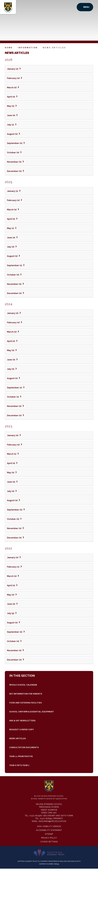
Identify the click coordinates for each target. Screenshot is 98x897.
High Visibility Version (49, 826)
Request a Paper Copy (21, 730)
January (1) (13, 191)
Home (9, 48)
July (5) (11, 613)
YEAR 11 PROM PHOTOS (21, 756)
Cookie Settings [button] (49, 842)
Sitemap (49, 834)
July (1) (11, 124)
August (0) (12, 134)
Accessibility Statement (49, 830)
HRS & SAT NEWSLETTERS (22, 721)
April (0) (11, 97)
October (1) (13, 397)
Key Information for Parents (25, 694)
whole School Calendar (23, 685)
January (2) (13, 69)
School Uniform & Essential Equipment (31, 712)
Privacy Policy (49, 838)
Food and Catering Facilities (25, 703)
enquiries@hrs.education (52, 821)
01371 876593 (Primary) (51, 818)
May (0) (11, 106)
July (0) (11, 247)
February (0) (13, 78)
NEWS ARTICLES (54, 48)
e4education (61, 799)
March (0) (12, 87)
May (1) (11, 228)
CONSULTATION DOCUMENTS (24, 747)
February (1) (13, 567)
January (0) (13, 313)
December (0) (14, 171)
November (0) (14, 162)
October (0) (13, 152)
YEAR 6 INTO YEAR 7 (19, 765)
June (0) (11, 115)
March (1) (12, 454)
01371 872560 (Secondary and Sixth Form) (51, 816)
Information (28, 48)
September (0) (15, 143)
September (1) (15, 265)
